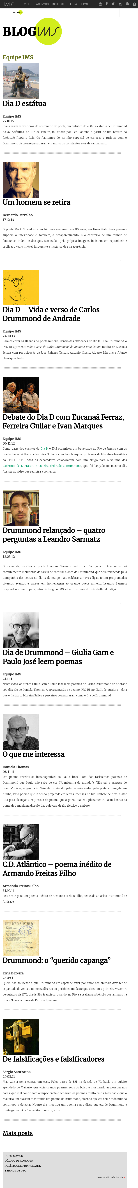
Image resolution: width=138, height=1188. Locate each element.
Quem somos (13, 1156)
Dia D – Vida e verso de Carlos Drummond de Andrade (51, 314)
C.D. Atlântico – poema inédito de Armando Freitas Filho (57, 868)
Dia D (44, 448)
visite (28, 4)
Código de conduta (18, 1160)
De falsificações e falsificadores (54, 1059)
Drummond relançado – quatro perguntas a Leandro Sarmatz (54, 534)
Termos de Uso (15, 1170)
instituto (59, 4)
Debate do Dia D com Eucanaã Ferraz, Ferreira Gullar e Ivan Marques (63, 421)
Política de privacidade (22, 1165)
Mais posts (18, 1133)
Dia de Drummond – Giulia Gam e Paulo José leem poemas (58, 657)
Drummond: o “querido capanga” (57, 960)
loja (73, 4)
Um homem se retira (36, 202)
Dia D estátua (24, 103)
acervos (42, 4)
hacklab (120, 1177)
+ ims (84, 4)
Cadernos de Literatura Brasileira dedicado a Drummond (42, 466)
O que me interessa (34, 754)
